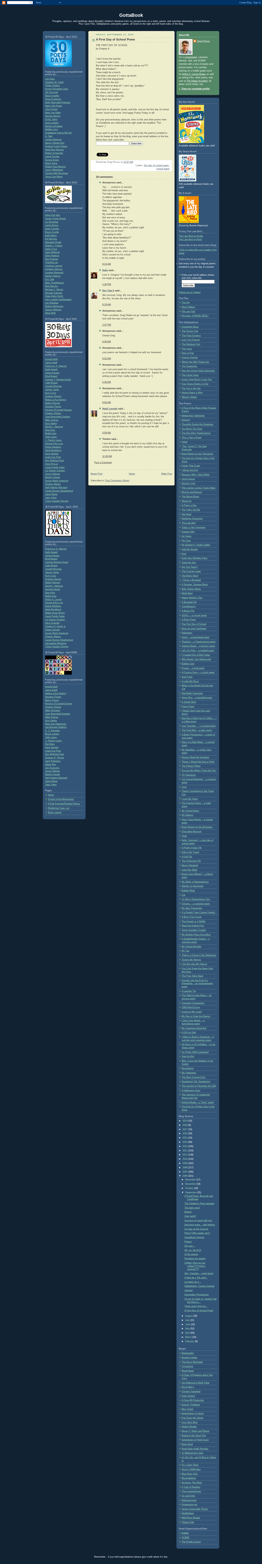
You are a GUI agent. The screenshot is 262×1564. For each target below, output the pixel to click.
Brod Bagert (51, 376)
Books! (188, 1212)
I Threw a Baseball (191, 580)
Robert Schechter (54, 153)
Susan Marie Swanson (56, 481)
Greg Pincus (51, 464)
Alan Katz (50, 430)
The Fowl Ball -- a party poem (197, 730)
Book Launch (54, 812)
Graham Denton (53, 396)
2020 (185, 1121)
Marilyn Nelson (52, 276)
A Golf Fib (187, 856)
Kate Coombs (52, 229)
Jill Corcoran (51, 92)
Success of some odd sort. (198, 1220)
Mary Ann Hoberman (55, 724)
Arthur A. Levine (53, 599)
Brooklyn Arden (189, 1357)
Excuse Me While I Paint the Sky (199, 770)
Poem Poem (188, 706)
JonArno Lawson (53, 266)
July (187, 1320)
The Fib (185, 302)
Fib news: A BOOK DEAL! (195, 316)
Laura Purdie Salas (55, 467)
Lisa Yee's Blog (189, 1422)
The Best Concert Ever (193, 1077)
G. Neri (48, 136)
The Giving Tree (190, 331)
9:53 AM (106, 358)
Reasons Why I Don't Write (195, 474)
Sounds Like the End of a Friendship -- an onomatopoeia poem (197, 983)
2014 (185, 1142)
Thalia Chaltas (52, 85)
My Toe (185, 951)
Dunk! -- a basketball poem (195, 637)
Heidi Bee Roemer (54, 150)
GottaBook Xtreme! (194, 1237)
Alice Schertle (52, 623)
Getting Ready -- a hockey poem (198, 646)
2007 (185, 1172)
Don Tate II (108, 290)
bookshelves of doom (193, 1413)
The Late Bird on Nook (190, 239)
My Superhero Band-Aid (194, 1028)
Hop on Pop (188, 353)
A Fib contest (191, 1254)
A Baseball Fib (189, 602)
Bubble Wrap (188, 890)
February (190, 1341)
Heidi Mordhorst (53, 450)
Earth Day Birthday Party (194, 558)
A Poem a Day (189, 505)
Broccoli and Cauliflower (194, 628)
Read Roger (188, 1371)
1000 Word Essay (191, 1007)
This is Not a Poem (192, 437)
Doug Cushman (53, 99)
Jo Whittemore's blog (192, 1453)
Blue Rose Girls (190, 1474)
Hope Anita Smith (54, 296)
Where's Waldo (189, 397)
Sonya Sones (52, 160)
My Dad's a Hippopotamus (195, 882)
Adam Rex (50, 764)
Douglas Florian (53, 406)
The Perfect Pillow (191, 766)
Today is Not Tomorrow (193, 527)
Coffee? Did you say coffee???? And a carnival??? (195, 1266)
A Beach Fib (188, 611)
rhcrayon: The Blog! (192, 1482)
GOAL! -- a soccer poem (194, 615)
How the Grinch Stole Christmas (198, 371)
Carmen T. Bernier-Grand (58, 379)
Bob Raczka (51, 286)
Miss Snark (187, 1409)
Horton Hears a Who (192, 392)
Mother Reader (189, 1426)
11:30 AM (107, 456)
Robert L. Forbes (53, 245)
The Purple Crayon (191, 1542)
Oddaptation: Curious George (199, 1286)
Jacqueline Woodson (55, 643)
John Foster (51, 109)
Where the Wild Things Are (195, 362)
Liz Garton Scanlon (55, 470)
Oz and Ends (188, 1496)
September (191, 1192)
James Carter (52, 389)
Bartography (188, 1353)
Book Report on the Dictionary (197, 827)
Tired (184, 836)
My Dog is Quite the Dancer (196, 1016)
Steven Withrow (53, 310)
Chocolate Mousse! (192, 831)
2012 (185, 1150)
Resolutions (188, 1068)
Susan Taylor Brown (55, 218)
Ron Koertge (51, 259)
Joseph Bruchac (53, 386)
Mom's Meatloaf (190, 865)
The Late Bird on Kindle (191, 236)
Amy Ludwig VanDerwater (58, 299)
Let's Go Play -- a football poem (198, 650)
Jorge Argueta (52, 373)
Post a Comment (103, 462)
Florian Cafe (188, 1522)
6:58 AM (106, 433)
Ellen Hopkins (52, 255)
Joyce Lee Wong (53, 176)
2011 (185, 1154)
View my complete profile (195, 89)
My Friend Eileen (190, 811)
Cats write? (190, 1216)
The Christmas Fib (191, 861)
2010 (185, 1159)
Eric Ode (49, 279)
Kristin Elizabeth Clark (56, 89)
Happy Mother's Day (192, 598)
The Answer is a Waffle (194, 921)
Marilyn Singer (52, 477)
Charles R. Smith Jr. (55, 626)
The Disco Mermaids (192, 1362)
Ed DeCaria (51, 239)
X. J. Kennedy (52, 730)
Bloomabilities (189, 1478)
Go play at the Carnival (196, 1229)
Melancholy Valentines (193, 415)
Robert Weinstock (54, 306)
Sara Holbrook (52, 252)
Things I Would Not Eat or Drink (198, 762)
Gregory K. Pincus (54, 757)
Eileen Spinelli (52, 630)
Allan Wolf (50, 313)
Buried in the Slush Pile (194, 1435)
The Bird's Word (190, 576)
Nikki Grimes (51, 420)
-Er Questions (189, 775)
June (188, 1324)
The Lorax (187, 349)
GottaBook (131, 15)
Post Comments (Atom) (117, 480)
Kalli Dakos (51, 235)
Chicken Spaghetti (191, 1391)
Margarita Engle (53, 242)
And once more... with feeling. (199, 1225)
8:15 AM (106, 264)
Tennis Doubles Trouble (194, 930)
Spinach (186, 420)
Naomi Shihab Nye (54, 143)
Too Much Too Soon (192, 429)
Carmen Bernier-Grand (56, 562)
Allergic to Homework (193, 886)
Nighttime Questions (192, 518)
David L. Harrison (54, 427)
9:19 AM (106, 304)
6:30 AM (106, 341)
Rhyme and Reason (192, 492)
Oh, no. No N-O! (192, 1250)
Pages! (188, 1241)
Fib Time (186, 540)
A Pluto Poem (189, 619)
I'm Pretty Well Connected (195, 1052)
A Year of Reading (191, 1487)
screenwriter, (190, 57)
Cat (183, 895)
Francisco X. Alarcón (56, 366)
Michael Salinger (53, 293)
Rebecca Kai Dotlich (55, 400)
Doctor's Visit (188, 483)
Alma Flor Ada (52, 215)
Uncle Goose (188, 479)
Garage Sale (188, 532)
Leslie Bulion (51, 225)
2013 (185, 1146)
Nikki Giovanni (52, 710)
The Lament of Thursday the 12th (199, 1086)
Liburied (188, 1290)
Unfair (185, 442)
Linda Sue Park (53, 457)
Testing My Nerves (191, 960)
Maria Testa (51, 163)
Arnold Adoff (51, 359)
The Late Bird (189, 523)
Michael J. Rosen (54, 289)
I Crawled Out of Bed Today (196, 655)
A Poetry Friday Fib (192, 848)
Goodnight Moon (190, 327)
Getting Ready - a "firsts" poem (198, 1102)
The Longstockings (191, 1491)
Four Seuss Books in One (195, 384)
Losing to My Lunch (192, 1012)
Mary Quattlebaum (54, 283)
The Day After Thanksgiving (196, 433)
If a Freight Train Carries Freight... (199, 912)
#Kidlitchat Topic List (59, 808)
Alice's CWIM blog (191, 1469)
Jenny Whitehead (54, 170)
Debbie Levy (51, 129)
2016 (185, 1133)
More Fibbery (188, 307)
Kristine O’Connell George (58, 703)
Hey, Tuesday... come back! (199, 1273)
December (190, 1179)
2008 (185, 1167)
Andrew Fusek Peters (56, 146)
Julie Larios (51, 437)
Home (51, 795)
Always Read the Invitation (195, 757)
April (188, 1333)
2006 (185, 1176)
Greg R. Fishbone (191, 1404)
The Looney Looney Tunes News (198, 488)
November (190, 1184)
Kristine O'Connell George (58, 410)
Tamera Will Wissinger (56, 173)
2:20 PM (106, 284)
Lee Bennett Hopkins (56, 727)
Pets (184, 554)
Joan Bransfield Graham (57, 417)
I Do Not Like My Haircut (194, 964)
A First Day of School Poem (115, 39)
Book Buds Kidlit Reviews (195, 1449)
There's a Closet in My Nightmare (199, 955)
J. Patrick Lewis (53, 440)
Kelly (105, 270)
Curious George (190, 357)
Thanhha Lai (51, 262)
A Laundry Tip (189, 991)
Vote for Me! (188, 1056)
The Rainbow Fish (191, 344)
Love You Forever (191, 340)
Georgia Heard (52, 589)
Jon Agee (50, 79)
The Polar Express (191, 335)
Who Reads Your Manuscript (196, 659)
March (188, 1337)
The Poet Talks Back (192, 976)
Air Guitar (186, 536)
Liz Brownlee (51, 222)
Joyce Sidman (52, 474)
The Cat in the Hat (191, 388)
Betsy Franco (52, 700)
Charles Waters (53, 484)
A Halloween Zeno (191, 1090)
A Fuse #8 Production (193, 1400)
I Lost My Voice (190, 799)
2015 (185, 1138)
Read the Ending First (193, 925)
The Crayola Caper (191, 571)
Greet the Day (189, 562)
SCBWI (185, 1537)
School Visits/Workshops (61, 799)
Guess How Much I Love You (197, 379)
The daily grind (192, 1208)
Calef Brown (51, 383)
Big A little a (188, 1387)
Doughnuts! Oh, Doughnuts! (196, 1081)
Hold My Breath (190, 549)
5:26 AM (106, 382)
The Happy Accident (197, 81)
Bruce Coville (52, 232)
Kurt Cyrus (50, 393)
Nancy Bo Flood (53, 106)
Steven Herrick (52, 116)
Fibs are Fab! (188, 311)
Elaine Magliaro (53, 447)
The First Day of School (194, 624)
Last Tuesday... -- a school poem (199, 726)
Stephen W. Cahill (54, 82)
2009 (185, 1163)
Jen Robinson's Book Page (195, 1383)
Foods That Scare (191, 466)
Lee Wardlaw (51, 303)
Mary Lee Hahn (53, 112)
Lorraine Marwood (54, 272)
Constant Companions (193, 1003)
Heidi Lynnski (109, 408)
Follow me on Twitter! (190, 292)
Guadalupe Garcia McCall (58, 133)
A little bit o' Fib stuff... (196, 1278)
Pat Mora (50, 744)
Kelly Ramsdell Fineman (57, 102)
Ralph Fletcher (52, 403)
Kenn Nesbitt (51, 454)
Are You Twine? (190, 567)
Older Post (166, 474)
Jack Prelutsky (53, 761)
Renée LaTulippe (53, 126)
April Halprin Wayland (56, 487)
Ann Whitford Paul (54, 460)
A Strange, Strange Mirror (195, 584)
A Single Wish (189, 702)
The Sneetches (189, 366)
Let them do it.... (193, 1282)
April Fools (187, 677)
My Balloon (187, 815)
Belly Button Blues (191, 589)
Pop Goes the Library (193, 1418)
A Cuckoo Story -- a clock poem (198, 672)
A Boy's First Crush (192, 917)
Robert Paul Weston (55, 166)
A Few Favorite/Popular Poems (64, 804)
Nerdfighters (188, 1513)
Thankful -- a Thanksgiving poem (198, 642)
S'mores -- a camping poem (196, 904)
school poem (162, 169)
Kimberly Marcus (54, 269)
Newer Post (96, 474)
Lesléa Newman (53, 139)
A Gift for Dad (189, 1032)
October (189, 1188)
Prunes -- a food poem (193, 668)
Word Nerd (187, 593)
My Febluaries (189, 1073)
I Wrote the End (190, 470)
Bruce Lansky (52, 734)
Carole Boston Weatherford (59, 491)
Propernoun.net (189, 1504)
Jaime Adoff (51, 362)
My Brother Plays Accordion (196, 934)
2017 (185, 1129)
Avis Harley (51, 423)
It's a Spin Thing (190, 1465)
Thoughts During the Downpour (197, 424)
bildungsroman (189, 1500)
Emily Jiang (51, 119)
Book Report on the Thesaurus (197, 454)
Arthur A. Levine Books (194, 74)
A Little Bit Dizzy (190, 681)
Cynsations (187, 1366)
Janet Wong (51, 494)
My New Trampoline (192, 908)
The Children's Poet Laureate (199, 1203)
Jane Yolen (50, 497)
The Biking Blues (190, 496)
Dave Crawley (52, 96)
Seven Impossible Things (195, 1509)
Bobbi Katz (50, 433)
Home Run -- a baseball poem (197, 697)
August (189, 1316)
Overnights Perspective (196, 1294)
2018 (185, 1125)
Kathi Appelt (51, 369)
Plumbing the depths (195, 1258)
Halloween (187, 633)
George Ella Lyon (54, 443)
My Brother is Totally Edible (196, 545)
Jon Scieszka (52, 768)
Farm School (188, 1396)
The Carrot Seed (190, 375)
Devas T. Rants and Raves (195, 1431)
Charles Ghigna (53, 413)
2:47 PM (106, 325)
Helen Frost (51, 249)
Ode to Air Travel (190, 852)
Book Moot (187, 1444)
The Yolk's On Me (191, 510)
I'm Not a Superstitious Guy (196, 899)
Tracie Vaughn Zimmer (56, 501)
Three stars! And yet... (196, 1306)
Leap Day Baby (189, 870)
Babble (185, 1533)
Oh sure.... (190, 1246)
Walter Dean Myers (55, 613)
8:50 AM (106, 402)
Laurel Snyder (52, 156)
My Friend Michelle (191, 946)
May (187, 1328)
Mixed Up (186, 501)
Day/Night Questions (192, 693)
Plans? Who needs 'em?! (197, 1233)
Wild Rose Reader (191, 1518)
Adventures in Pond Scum (195, 1440)
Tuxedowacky (189, 606)
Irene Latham (52, 123)
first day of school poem (156, 165)
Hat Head (186, 514)
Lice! (184, 787)
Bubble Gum (188, 664)
